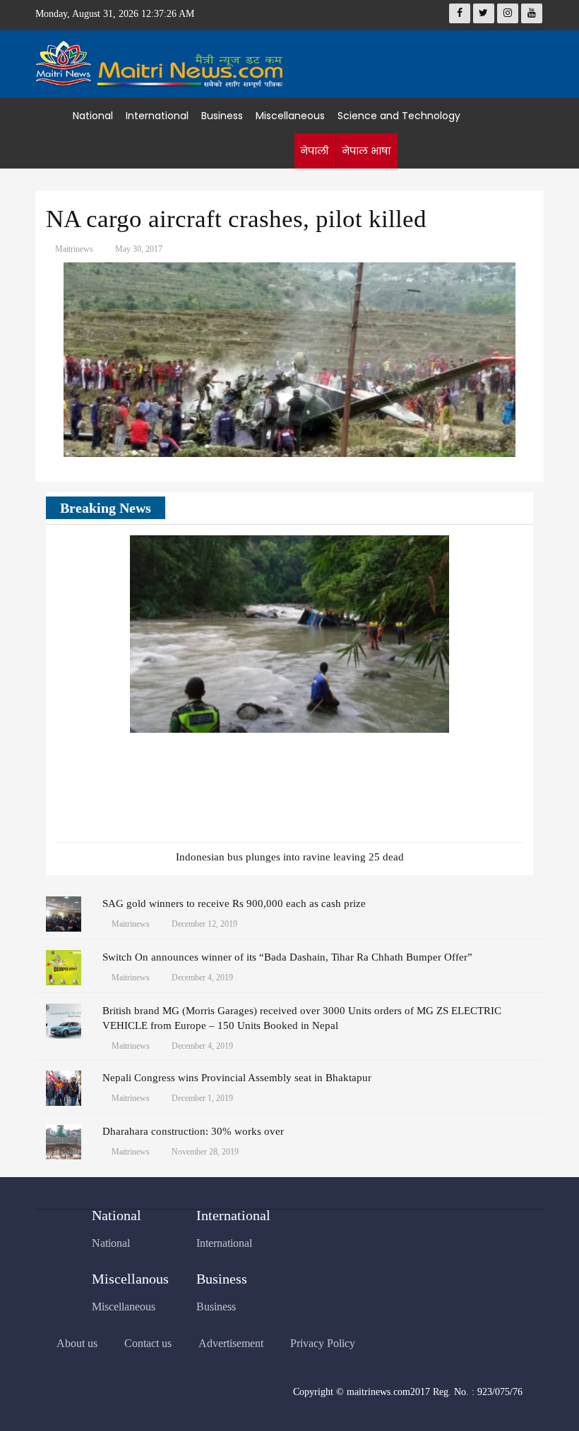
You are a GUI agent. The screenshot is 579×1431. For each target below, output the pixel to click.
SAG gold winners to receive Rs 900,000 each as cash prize (234, 903)
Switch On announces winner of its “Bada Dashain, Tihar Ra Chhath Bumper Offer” (287, 957)
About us (76, 1343)
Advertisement (230, 1343)
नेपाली (314, 151)
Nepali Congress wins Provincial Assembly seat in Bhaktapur (236, 1077)
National (93, 116)
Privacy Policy (322, 1343)
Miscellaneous (290, 116)
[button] (490, 509)
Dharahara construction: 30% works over (193, 1131)
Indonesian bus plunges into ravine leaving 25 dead (290, 857)
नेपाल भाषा (366, 151)
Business (222, 116)
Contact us (148, 1343)
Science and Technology (399, 116)
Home (54, 116)
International (157, 116)
